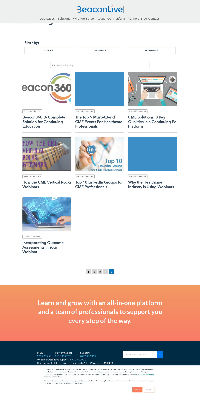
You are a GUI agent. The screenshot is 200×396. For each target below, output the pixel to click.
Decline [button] (149, 390)
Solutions (63, 18)
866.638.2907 (62, 356)
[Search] (160, 354)
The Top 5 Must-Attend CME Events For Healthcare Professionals (98, 122)
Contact (153, 18)
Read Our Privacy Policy (144, 374)
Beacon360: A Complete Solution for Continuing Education (43, 122)
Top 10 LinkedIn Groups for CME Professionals (99, 184)
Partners (133, 18)
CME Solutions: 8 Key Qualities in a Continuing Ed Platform (152, 122)
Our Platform (116, 18)
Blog (144, 18)
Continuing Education (32, 111)
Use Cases (47, 18)
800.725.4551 (45, 356)
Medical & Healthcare (84, 111)
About (101, 18)
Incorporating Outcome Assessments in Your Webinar (43, 247)
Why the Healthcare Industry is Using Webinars (151, 184)
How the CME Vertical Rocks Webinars (46, 184)
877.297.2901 (88, 356)
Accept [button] (137, 390)
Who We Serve (83, 18)
